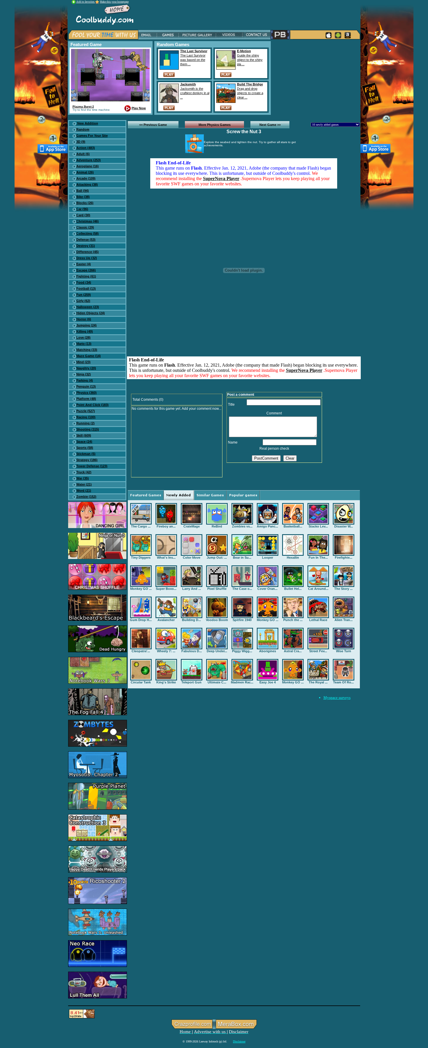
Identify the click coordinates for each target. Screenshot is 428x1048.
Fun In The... (318, 557)
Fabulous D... (191, 651)
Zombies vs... (242, 526)
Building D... (191, 620)
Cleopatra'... (141, 651)
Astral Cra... (293, 651)
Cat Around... (318, 588)
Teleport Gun (191, 682)
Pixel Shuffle (217, 588)
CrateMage (191, 526)
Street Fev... (318, 651)
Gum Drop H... (141, 620)
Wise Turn (343, 651)
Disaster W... (343, 526)
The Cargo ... (141, 526)
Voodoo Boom (217, 620)
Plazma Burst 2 (83, 106)
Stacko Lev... (318, 526)
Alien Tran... (344, 620)
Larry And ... (191, 588)
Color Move (191, 557)
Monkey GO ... (141, 588)
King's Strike (166, 682)
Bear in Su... (242, 557)
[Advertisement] (316, 77)
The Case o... (242, 588)
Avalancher (166, 620)
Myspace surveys (337, 697)
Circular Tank (141, 682)
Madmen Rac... (242, 682)
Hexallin (293, 557)
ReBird (217, 526)
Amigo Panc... (267, 526)
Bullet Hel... (293, 588)
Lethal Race (318, 620)
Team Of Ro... (343, 682)
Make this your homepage (114, 1)
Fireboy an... (166, 526)
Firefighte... (343, 557)
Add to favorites (85, 1)
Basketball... (293, 526)
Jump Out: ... (217, 557)
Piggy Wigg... (242, 651)
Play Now (139, 108)
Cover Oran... (267, 588)
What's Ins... (166, 557)
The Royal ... (318, 682)
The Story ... (343, 588)
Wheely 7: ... (166, 651)
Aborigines (267, 651)
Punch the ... (293, 620)
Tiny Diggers (141, 557)
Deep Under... (217, 651)
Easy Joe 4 (267, 682)
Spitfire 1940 (242, 620)
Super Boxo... (166, 588)
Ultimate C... (217, 682)
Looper (267, 557)
